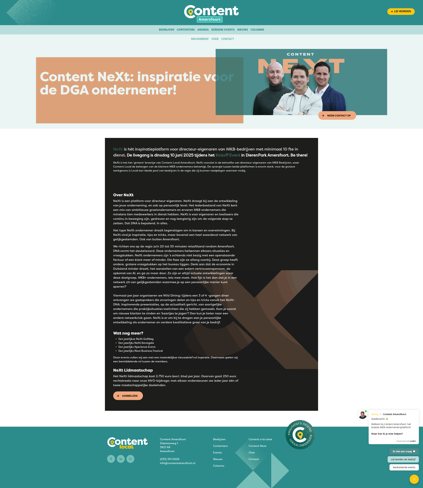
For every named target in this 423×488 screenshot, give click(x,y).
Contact (227, 39)
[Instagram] (130, 459)
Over (215, 39)
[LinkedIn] (121, 459)
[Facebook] (111, 459)
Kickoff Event (228, 155)
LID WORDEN (402, 11)
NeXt (118, 149)
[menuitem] (166, 29)
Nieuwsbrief (200, 39)
